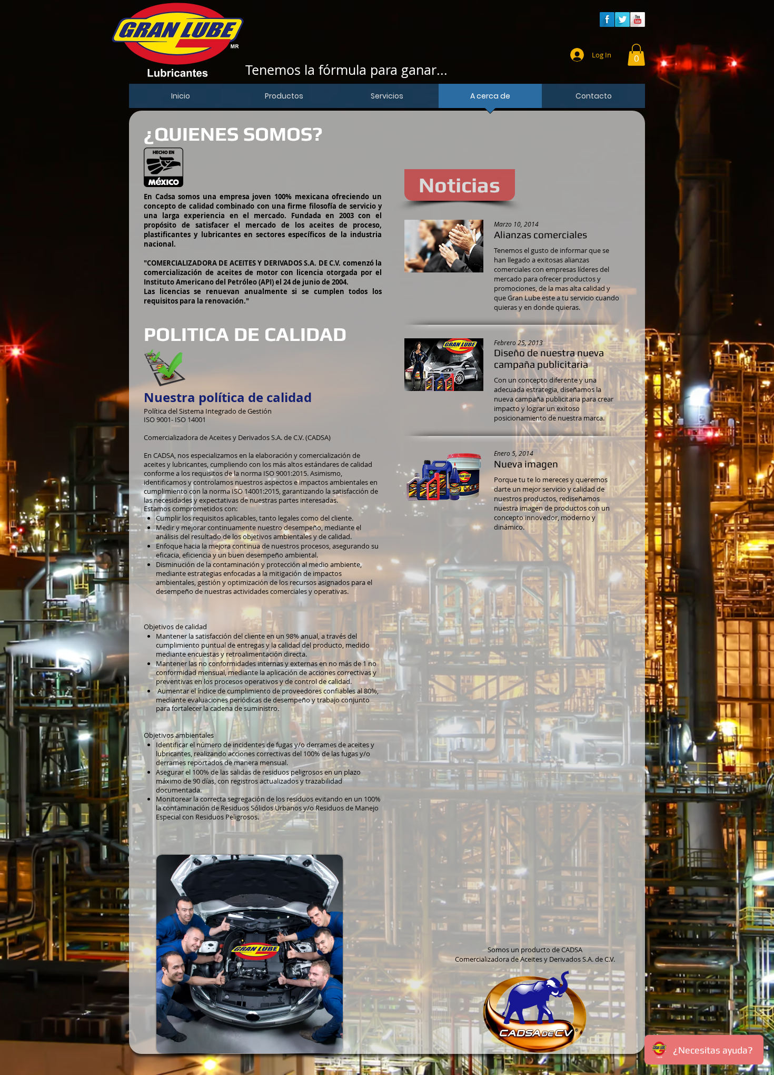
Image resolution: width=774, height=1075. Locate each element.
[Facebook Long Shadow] (607, 19)
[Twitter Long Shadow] (622, 19)
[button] (636, 55)
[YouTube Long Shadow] (637, 19)
